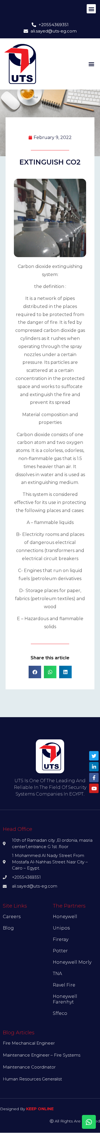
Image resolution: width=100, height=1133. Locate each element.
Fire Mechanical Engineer (29, 1043)
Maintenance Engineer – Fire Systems (41, 1055)
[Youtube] (94, 788)
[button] (91, 8)
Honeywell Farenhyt (65, 999)
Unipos (61, 928)
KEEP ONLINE (40, 1108)
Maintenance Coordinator (29, 1067)
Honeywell (65, 916)
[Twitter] (94, 756)
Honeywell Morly (72, 962)
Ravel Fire (64, 985)
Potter (60, 950)
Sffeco (60, 1013)
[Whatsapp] (89, 1122)
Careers (12, 916)
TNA (57, 973)
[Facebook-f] (94, 777)
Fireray (60, 939)
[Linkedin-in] (94, 766)
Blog (8, 928)
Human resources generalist (32, 1079)
